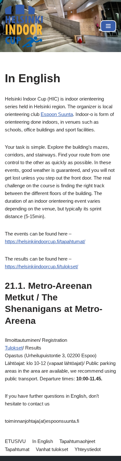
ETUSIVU (15, 441)
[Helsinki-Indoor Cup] (24, 26)
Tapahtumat (17, 449)
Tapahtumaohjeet (77, 441)
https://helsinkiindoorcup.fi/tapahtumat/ (45, 241)
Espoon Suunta (57, 114)
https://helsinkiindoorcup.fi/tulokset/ (41, 266)
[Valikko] (108, 26)
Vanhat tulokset (52, 449)
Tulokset (14, 347)
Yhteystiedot (88, 449)
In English (42, 441)
